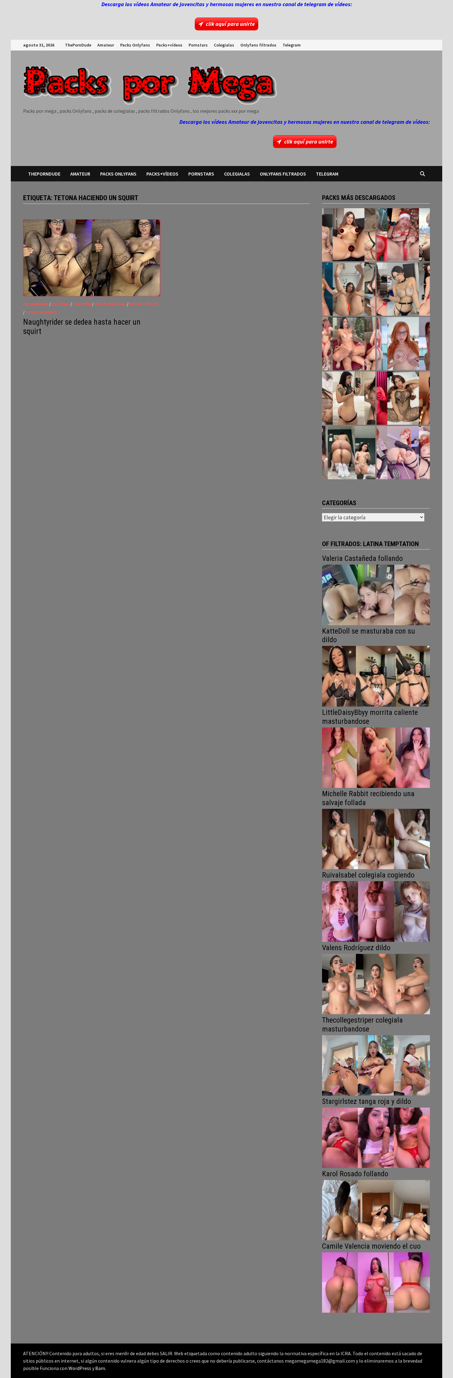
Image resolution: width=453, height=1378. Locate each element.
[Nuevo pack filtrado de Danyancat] (403, 234)
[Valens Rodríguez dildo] (376, 983)
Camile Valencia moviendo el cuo (371, 1246)
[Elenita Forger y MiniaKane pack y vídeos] (348, 452)
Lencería (82, 304)
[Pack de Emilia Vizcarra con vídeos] (403, 343)
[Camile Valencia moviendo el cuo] (376, 1281)
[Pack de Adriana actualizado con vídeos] (348, 234)
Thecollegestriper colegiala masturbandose (362, 1024)
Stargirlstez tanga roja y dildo (366, 1101)
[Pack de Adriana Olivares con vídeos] (403, 289)
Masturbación (110, 304)
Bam (100, 1368)
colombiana (35, 304)
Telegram (292, 45)
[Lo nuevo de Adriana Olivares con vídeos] (348, 289)
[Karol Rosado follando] (376, 1209)
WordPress (79, 1368)
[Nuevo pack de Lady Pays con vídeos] (403, 398)
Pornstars (198, 45)
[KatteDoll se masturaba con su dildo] (376, 675)
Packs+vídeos (169, 45)
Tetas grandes (41, 312)
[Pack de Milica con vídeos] (348, 398)
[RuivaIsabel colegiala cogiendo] (376, 910)
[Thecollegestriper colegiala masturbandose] (376, 1064)
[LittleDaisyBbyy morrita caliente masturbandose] (376, 756)
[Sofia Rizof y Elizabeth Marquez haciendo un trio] (348, 343)
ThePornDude (78, 45)
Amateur (105, 45)
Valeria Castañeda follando (362, 558)
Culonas (61, 304)
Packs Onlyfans (135, 45)
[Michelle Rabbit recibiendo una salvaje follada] (376, 838)
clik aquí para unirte (230, 23)
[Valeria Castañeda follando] (376, 594)
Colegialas (224, 45)
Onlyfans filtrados (258, 45)
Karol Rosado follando (355, 1173)
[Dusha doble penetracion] (403, 452)
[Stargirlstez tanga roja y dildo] (376, 1137)
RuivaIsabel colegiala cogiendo (368, 875)
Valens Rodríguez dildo (356, 947)
